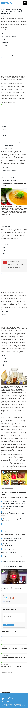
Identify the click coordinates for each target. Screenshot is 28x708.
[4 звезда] (7, 601)
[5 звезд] (8, 601)
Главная (3, 672)
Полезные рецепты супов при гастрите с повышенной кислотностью (11, 667)
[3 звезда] (6, 601)
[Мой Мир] (10, 598)
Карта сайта (6, 692)
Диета (11, 672)
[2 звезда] (5, 601)
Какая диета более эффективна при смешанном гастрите (13, 658)
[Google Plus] (13, 598)
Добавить (8, 624)
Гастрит (7, 672)
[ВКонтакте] (4, 598)
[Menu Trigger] (25, 3)
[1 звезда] (3, 601)
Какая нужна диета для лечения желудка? (12, 640)
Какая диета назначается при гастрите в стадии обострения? (14, 649)
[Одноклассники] (8, 598)
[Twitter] (6, 598)
